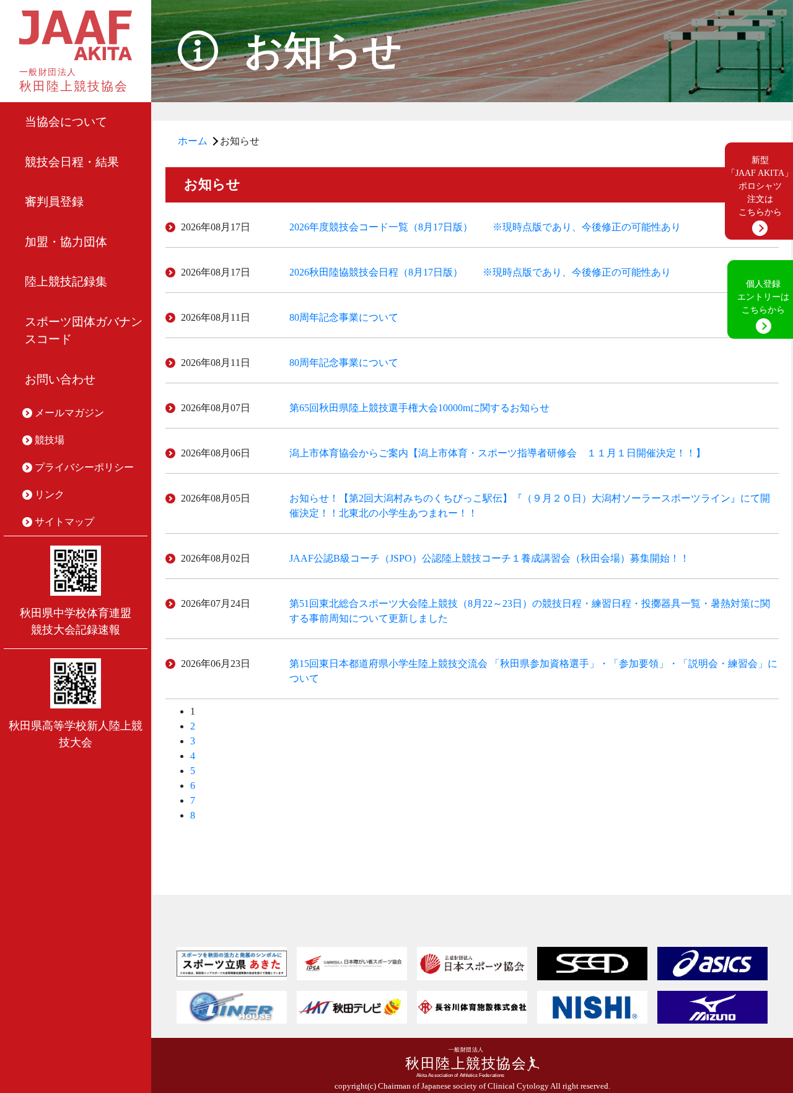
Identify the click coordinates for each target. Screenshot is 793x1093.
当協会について (66, 121)
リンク (49, 494)
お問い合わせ (60, 379)
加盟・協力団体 (66, 241)
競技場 (49, 440)
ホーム (193, 141)
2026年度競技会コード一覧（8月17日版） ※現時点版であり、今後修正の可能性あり (485, 227)
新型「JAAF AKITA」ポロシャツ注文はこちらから (760, 186)
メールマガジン (69, 412)
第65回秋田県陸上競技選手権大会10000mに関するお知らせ (419, 408)
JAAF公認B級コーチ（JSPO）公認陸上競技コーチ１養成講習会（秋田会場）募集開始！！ (489, 558)
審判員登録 (54, 201)
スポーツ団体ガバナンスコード (83, 330)
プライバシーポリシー (84, 467)
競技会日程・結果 (72, 161)
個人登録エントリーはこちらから (763, 297)
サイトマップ (64, 521)
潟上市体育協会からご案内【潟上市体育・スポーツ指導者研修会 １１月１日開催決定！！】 (497, 453)
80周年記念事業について (343, 317)
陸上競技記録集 (66, 281)
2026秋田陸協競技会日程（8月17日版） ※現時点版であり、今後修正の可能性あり (480, 272)
